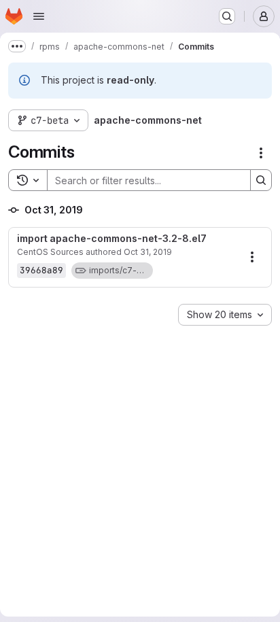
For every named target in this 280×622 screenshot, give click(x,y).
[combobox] (225, 315)
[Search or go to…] (227, 16)
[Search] (261, 180)
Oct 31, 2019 (148, 252)
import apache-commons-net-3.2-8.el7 (112, 238)
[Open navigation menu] (39, 16)
